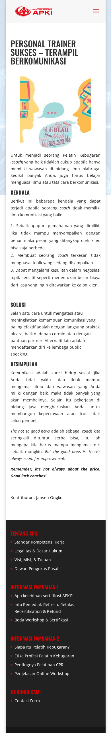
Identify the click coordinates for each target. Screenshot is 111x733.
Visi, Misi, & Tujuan (33, 559)
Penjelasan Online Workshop (42, 673)
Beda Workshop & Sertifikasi (41, 620)
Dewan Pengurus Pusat (37, 568)
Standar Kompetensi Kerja (40, 542)
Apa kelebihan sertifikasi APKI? (44, 595)
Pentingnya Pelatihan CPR (39, 664)
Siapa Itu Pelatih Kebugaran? (42, 647)
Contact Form (27, 700)
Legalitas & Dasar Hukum (38, 551)
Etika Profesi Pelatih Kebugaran (44, 656)
